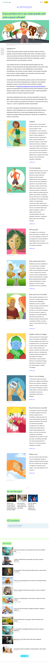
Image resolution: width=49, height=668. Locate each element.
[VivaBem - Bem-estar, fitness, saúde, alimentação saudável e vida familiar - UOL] (5, 2)
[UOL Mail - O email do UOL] (40, 2)
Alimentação (24, 7)
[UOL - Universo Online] (9, 2)
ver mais (24, 655)
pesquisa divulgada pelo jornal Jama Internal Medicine (31, 86)
